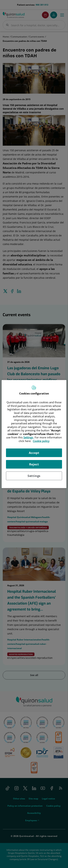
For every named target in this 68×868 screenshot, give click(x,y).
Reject (34, 464)
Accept (34, 453)
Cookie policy (41, 441)
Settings (34, 476)
